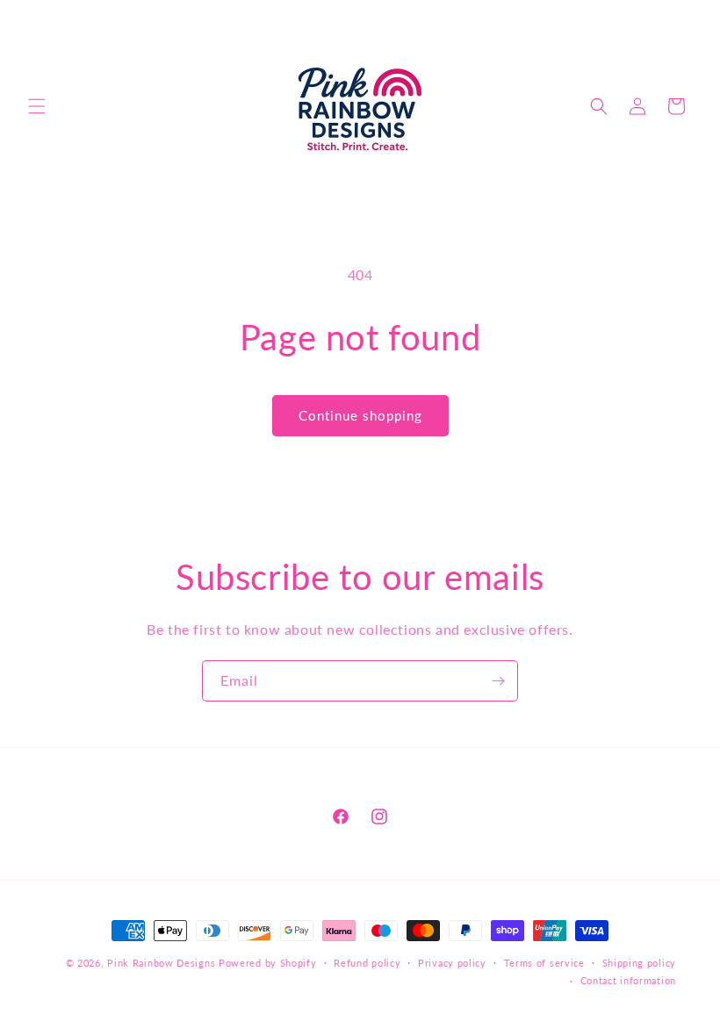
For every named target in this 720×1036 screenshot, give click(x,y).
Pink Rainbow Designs (163, 962)
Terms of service (544, 962)
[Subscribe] (498, 680)
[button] (37, 106)
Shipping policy (639, 962)
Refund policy (367, 962)
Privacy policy (452, 962)
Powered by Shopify (268, 962)
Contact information (628, 980)
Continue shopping (360, 415)
